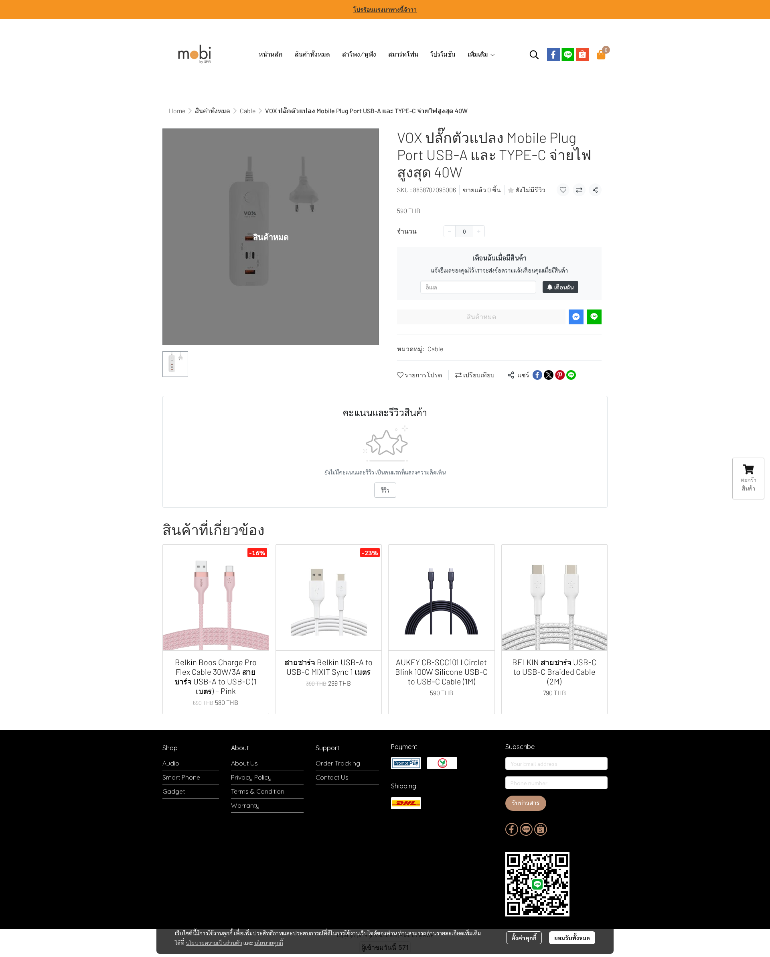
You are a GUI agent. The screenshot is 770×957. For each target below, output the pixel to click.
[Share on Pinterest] (560, 375)
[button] (534, 54)
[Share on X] (548, 375)
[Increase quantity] (478, 231)
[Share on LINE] (571, 375)
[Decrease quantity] (449, 231)
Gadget (173, 791)
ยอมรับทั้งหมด (572, 937)
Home (177, 110)
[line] (567, 54)
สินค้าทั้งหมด (212, 110)
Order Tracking (338, 763)
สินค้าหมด (481, 317)
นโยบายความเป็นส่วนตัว (214, 942)
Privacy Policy (251, 777)
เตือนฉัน (563, 287)
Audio (170, 763)
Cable (247, 110)
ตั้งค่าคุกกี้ (524, 937)
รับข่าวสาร (525, 803)
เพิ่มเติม (479, 54)
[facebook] (553, 54)
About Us (244, 763)
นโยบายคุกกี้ (268, 942)
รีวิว (385, 490)
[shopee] (582, 54)
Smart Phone (181, 777)
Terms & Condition (257, 791)
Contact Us (332, 777)
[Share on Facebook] (537, 375)
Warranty (245, 805)
